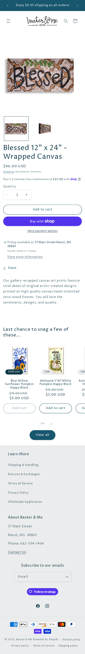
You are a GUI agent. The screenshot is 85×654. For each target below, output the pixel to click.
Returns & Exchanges (24, 474)
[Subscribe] (66, 577)
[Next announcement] (77, 5)
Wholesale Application (25, 502)
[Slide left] (33, 423)
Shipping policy (68, 645)
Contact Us (17, 552)
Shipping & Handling (23, 465)
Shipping (8, 171)
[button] (8, 20)
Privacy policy (20, 645)
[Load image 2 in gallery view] (42, 129)
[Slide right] (51, 423)
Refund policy (71, 639)
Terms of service (43, 645)
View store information (25, 257)
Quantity (9, 186)
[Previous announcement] (7, 5)
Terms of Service (20, 484)
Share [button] (12, 268)
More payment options (42, 231)
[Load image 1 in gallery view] (16, 129)
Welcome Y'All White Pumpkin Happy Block (55, 382)
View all (42, 435)
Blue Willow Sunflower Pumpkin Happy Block (19, 384)
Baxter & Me (24, 639)
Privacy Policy (18, 493)
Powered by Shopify (46, 639)
